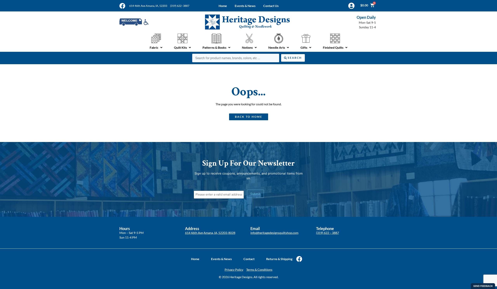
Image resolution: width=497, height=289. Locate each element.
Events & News (245, 6)
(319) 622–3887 (179, 5)
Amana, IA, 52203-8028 (219, 232)
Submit (255, 194)
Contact (249, 259)
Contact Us (271, 6)
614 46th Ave (194, 232)
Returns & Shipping (279, 259)
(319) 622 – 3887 (327, 232)
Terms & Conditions (259, 269)
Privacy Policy (234, 269)
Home (223, 6)
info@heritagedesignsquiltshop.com (274, 232)
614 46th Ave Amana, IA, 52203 (148, 5)
